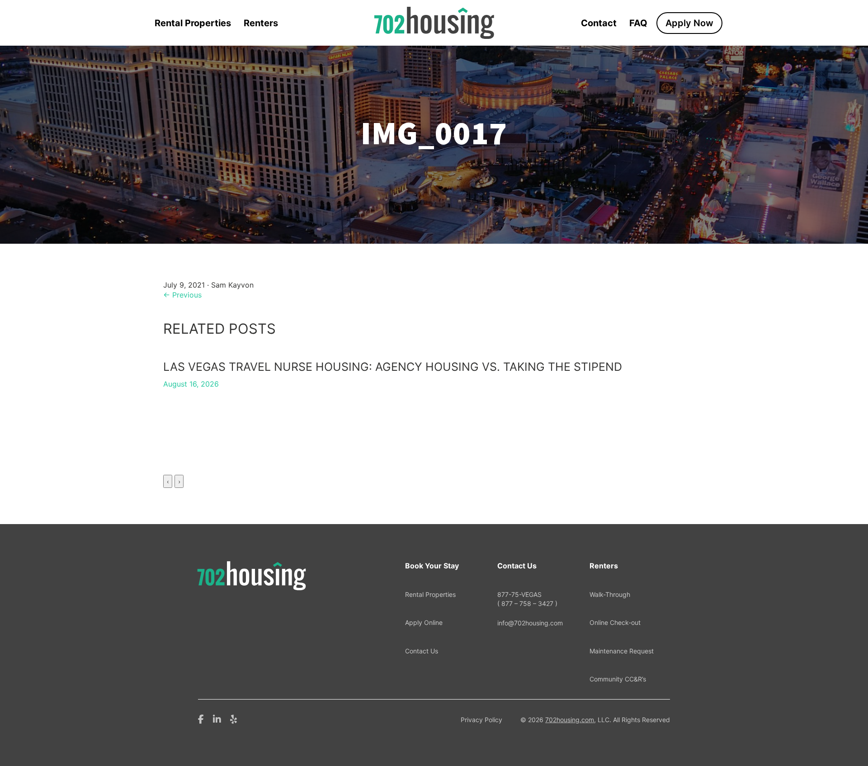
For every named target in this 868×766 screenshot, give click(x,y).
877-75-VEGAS (527, 599)
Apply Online (424, 622)
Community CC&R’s (618, 679)
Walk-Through (610, 594)
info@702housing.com (530, 623)
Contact (599, 23)
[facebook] (201, 718)
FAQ (638, 23)
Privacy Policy (481, 719)
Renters (261, 23)
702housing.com (569, 719)
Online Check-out (615, 622)
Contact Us (421, 651)
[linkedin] (217, 718)
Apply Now (689, 23)
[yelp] (233, 718)
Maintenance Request (622, 651)
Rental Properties (193, 23)
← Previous (182, 294)
